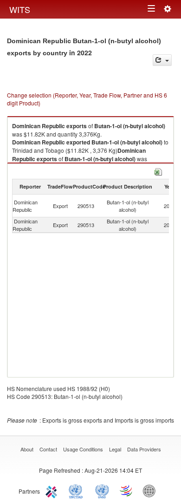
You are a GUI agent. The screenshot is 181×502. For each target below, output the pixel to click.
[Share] (162, 60)
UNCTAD (77, 490)
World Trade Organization (126, 490)
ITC (53, 490)
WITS (19, 9)
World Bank (151, 490)
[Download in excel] (158, 171)
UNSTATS (102, 490)
